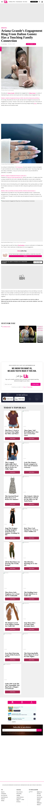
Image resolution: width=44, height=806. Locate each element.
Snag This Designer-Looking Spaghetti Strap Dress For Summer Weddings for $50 (12, 531)
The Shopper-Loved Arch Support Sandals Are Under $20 (12, 624)
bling (35, 103)
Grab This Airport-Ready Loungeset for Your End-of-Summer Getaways (31, 465)
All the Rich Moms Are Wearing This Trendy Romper (12, 563)
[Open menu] (2, 2)
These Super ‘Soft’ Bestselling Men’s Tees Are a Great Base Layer (31, 433)
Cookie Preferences (20, 797)
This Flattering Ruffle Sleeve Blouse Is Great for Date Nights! (31, 654)
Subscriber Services (39, 799)
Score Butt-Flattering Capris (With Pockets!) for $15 (12, 654)
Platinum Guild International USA (14, 177)
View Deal (25, 256)
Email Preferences (4, 797)
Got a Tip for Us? (4, 795)
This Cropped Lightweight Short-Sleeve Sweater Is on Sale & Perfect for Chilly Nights (11, 466)
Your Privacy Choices (18, 799)
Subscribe (34, 1)
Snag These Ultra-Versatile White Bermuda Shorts (30, 624)
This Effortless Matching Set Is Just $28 (30, 563)
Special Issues (39, 797)
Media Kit (3, 798)
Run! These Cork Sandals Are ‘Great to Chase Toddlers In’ (31, 529)
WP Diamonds (19, 167)
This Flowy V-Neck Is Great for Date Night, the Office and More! (12, 432)
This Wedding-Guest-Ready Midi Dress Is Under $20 (31, 594)
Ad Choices (18, 801)
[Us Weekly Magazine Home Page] (5, 1)
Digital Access (39, 792)
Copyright (18, 795)
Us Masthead (3, 793)
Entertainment (19, 1)
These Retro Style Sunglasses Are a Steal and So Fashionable (12, 594)
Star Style (25, 1)
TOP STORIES (30, 44)
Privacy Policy (18, 793)
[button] (39, 1)
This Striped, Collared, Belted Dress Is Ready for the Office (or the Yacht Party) (31, 498)
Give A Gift (39, 795)
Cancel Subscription (39, 802)
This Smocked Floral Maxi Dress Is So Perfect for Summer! (12, 497)
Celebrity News (12, 1)
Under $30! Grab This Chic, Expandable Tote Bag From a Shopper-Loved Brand (12, 686)
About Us (2, 792)
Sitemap (2, 800)
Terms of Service (19, 792)
